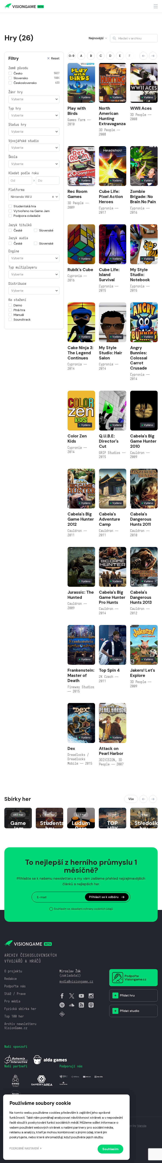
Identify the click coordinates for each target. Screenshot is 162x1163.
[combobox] (33, 99)
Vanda (141, 1126)
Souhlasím (110, 1149)
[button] (143, 56)
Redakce (10, 979)
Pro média (12, 1001)
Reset (55, 58)
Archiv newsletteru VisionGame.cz (20, 1026)
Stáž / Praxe (15, 994)
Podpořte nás (15, 986)
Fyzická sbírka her (20, 1009)
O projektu (13, 971)
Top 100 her (14, 1016)
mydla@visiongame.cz (76, 981)
